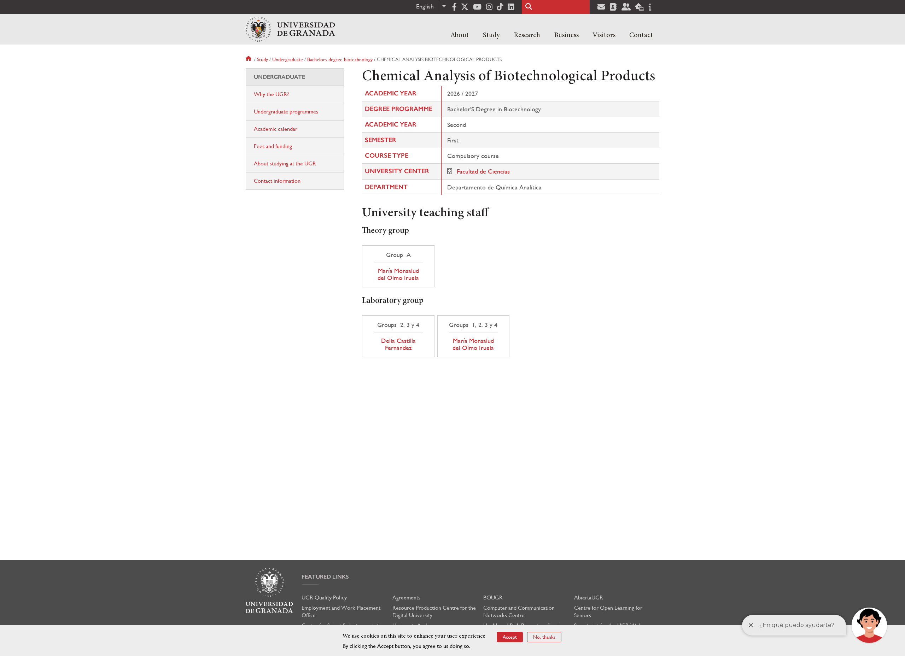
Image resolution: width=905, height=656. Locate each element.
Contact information (277, 180)
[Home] (290, 29)
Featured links (325, 576)
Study (491, 35)
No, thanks (544, 637)
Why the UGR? (271, 94)
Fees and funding (273, 146)
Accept (510, 637)
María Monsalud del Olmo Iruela (398, 274)
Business (566, 35)
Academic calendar (275, 128)
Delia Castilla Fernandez (398, 344)
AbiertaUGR (588, 597)
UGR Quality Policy (324, 597)
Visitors (603, 35)
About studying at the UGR (285, 163)
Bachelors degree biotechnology (340, 59)
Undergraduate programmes (286, 111)
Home (249, 59)
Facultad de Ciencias (483, 171)
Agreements (406, 597)
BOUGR (493, 597)
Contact (641, 35)
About (459, 35)
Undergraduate (287, 59)
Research (527, 35)
